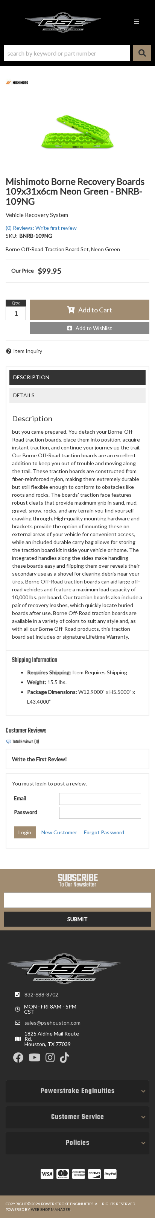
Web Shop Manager (50, 1209)
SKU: (12, 235)
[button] (77, 53)
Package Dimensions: (52, 692)
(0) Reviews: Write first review (41, 228)
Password (25, 812)
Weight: (36, 682)
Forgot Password (104, 832)
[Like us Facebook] (18, 1059)
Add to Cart (95, 310)
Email (20, 798)
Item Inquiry (27, 351)
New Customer (59, 832)
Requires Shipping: (49, 672)
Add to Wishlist (94, 328)
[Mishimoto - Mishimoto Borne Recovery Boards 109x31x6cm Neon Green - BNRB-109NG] (17, 82)
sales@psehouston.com (52, 1022)
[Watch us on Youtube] (35, 1059)
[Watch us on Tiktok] (64, 1059)
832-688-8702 (41, 994)
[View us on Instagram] (50, 1059)
